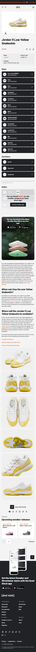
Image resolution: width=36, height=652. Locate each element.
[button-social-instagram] (13, 512)
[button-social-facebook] (16, 512)
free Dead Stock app (15, 301)
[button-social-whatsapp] (20, 512)
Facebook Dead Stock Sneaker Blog (11, 342)
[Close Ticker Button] (33, 2)
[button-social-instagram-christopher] (10, 512)
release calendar (6, 326)
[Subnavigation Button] (3, 7)
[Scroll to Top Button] (32, 557)
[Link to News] (6, 7)
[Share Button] (27, 49)
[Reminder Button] (30, 49)
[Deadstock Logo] (18, 7)
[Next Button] (8, 541)
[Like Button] (33, 49)
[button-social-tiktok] (23, 512)
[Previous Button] (4, 541)
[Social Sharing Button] (12, 507)
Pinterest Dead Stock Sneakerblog (10, 345)
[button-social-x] (26, 512)
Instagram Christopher (7, 339)
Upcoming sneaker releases (16, 519)
